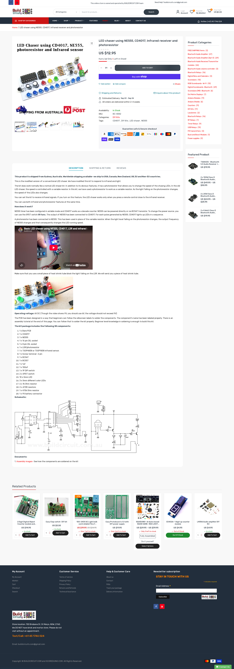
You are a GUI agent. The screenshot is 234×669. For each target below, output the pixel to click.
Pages (105, 21)
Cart (14, 584)
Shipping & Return (100, 168)
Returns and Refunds (67, 588)
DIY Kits (116, 117)
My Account (17, 577)
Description (76, 168)
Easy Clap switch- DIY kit (26, 522)
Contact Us (141, 21)
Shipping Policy (65, 581)
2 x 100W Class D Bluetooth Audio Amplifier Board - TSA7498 (208, 178)
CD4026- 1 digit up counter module (147, 523)
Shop (66, 21)
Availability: (104, 110)
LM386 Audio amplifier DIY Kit (178, 523)
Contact (109, 581)
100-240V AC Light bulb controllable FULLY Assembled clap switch (56, 523)
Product (79, 21)
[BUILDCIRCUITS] (23, 12)
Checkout (16, 588)
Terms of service (66, 577)
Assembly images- (24, 461)
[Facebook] (11, 2)
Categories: (104, 117)
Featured (93, 21)
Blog (116, 21)
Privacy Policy (64, 584)
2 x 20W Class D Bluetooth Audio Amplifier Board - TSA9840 (208, 195)
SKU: (101, 114)
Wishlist (15, 581)
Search (15, 592)
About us (109, 577)
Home (54, 21)
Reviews (121, 168)
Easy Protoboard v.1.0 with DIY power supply (86, 523)
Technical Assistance (67, 592)
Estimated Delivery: (111, 98)
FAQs (108, 584)
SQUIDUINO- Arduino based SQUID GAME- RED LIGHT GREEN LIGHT (117, 523)
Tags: (101, 121)
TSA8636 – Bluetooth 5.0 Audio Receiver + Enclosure (210, 163)
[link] (36, 497)
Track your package (114, 588)
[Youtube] (17, 2)
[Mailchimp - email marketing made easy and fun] (209, 599)
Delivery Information (114, 592)
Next (93, 79)
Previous (17, 79)
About (128, 21)
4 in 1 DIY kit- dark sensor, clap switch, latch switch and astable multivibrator (208, 523)
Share (177, 84)
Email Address (163, 586)
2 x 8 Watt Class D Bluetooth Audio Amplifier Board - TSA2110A (208, 211)
